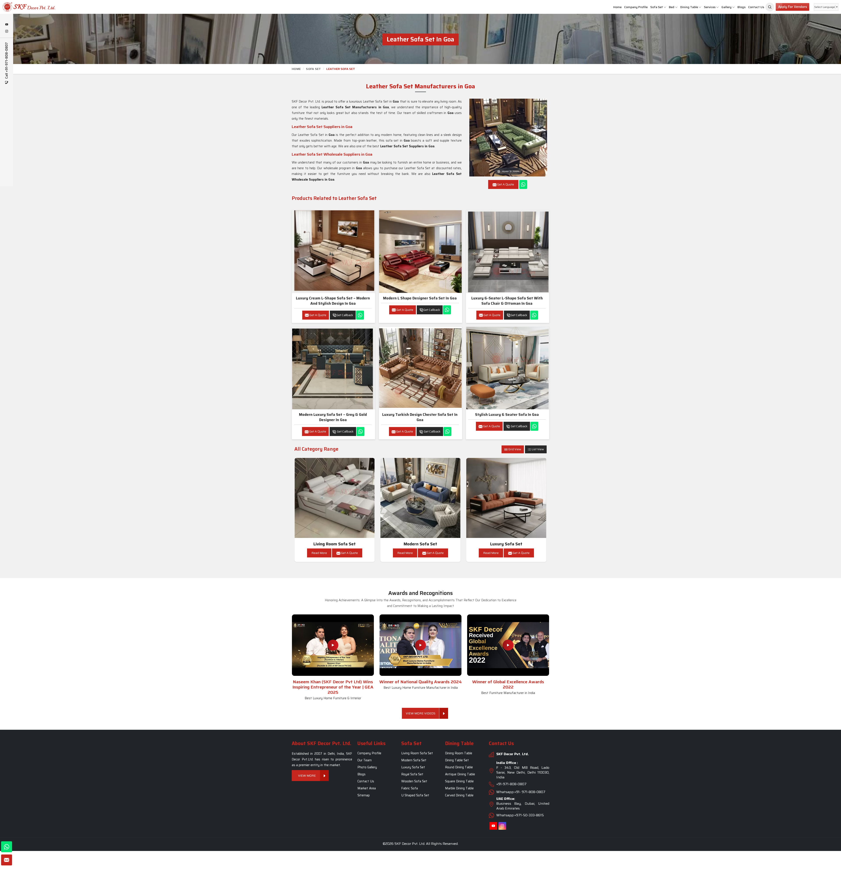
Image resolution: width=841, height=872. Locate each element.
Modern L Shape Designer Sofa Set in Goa (420, 298)
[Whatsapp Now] (523, 184)
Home (617, 7)
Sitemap (363, 795)
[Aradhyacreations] (769, 7)
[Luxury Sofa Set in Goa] (506, 498)
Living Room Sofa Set (334, 543)
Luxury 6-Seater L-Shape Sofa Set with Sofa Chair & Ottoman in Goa (507, 300)
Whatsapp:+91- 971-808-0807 (520, 792)
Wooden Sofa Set (414, 781)
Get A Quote (317, 315)
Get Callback (344, 315)
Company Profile (636, 7)
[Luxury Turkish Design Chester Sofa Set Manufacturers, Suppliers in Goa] (420, 368)
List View (537, 449)
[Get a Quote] (6, 859)
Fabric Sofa (409, 788)
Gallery (726, 7)
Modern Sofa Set (420, 543)
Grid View (514, 449)
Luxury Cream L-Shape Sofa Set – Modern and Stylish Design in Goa (333, 300)
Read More (319, 552)
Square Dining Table (459, 781)
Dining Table (689, 7)
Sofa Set (656, 7)
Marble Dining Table (459, 788)
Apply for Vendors (792, 6)
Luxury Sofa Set (506, 543)
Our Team (364, 760)
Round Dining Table (459, 767)
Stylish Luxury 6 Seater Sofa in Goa (507, 414)
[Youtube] (6, 25)
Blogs (741, 7)
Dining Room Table (458, 753)
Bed (671, 7)
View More (307, 775)
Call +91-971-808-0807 (6, 61)
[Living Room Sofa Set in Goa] (335, 498)
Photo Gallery (367, 767)
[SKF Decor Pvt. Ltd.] (70, 7)
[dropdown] (665, 7)
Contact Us (756, 7)
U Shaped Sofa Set (415, 795)
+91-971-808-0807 (511, 784)
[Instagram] (6, 31)
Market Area (366, 788)
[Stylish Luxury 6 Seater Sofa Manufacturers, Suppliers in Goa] (507, 368)
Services (710, 7)
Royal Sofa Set (412, 774)
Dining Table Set (457, 760)
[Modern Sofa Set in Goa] (420, 498)
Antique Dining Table (460, 774)
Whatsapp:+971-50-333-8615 (520, 815)
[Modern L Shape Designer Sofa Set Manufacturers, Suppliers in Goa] (420, 251)
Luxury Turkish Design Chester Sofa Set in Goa (420, 417)
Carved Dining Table (459, 795)
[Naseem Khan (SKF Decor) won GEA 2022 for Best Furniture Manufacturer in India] (508, 645)
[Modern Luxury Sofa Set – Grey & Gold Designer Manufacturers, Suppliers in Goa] (333, 368)
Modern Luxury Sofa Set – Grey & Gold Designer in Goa (333, 417)
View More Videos (420, 713)
